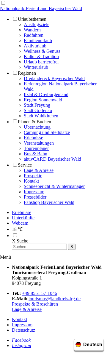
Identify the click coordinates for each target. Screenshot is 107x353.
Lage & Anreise (27, 309)
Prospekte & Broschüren (35, 303)
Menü (5, 257)
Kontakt (19, 319)
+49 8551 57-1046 (39, 293)
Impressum (22, 324)
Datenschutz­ (23, 330)
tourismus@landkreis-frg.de (55, 298)
